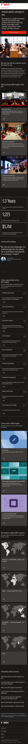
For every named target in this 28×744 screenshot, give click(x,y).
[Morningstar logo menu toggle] (26, 4)
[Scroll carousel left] (2, 271)
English (21, 713)
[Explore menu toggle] (26, 1)
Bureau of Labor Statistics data (10, 716)
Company (3, 7)
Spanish (23, 713)
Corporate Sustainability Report (22, 715)
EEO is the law (3, 713)
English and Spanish (11, 713)
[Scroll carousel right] (5, 271)
